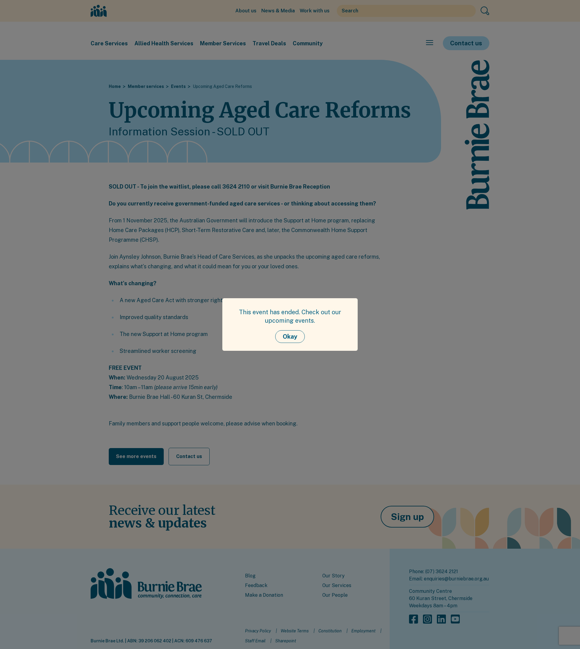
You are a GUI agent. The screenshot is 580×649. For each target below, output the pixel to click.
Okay (290, 336)
